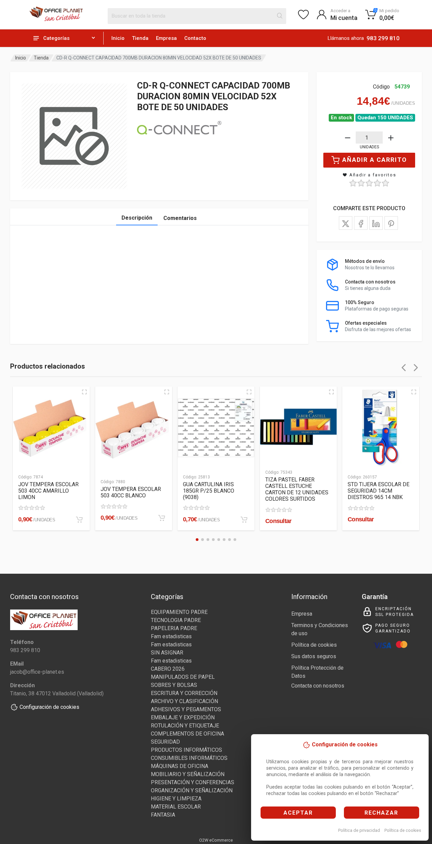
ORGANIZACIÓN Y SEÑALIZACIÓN (192, 790)
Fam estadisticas (171, 636)
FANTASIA (163, 815)
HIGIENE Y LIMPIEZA (176, 798)
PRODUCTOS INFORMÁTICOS (186, 750)
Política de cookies (402, 830)
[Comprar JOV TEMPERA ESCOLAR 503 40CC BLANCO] (162, 518)
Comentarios (180, 218)
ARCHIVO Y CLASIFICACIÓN (184, 701)
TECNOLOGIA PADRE (176, 620)
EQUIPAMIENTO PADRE (179, 612)
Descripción (137, 218)
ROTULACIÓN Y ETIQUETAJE (185, 725)
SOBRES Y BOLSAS (174, 685)
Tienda (140, 38)
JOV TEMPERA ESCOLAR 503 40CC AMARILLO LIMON (48, 490)
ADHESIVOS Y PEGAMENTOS (186, 709)
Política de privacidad (359, 830)
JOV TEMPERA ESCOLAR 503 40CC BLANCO (131, 492)
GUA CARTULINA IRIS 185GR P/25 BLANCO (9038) (208, 490)
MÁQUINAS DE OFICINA (179, 766)
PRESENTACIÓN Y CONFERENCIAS (192, 782)
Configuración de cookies (49, 707)
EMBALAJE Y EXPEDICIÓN (183, 717)
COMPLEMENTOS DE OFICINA (187, 733)
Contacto (195, 38)
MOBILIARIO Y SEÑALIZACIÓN (187, 774)
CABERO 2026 (168, 669)
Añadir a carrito (374, 159)
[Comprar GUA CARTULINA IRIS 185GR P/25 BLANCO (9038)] (244, 520)
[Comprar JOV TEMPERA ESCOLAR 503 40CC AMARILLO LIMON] (79, 520)
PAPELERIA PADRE (174, 628)
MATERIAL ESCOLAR (176, 806)
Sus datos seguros (313, 656)
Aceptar (298, 813)
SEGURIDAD (165, 742)
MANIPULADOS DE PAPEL (183, 677)
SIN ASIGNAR (167, 652)
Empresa (166, 38)
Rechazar (381, 813)
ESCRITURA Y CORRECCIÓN (184, 693)
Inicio (118, 38)
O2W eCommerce (216, 840)
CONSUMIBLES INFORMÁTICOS (189, 758)
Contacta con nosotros (317, 685)
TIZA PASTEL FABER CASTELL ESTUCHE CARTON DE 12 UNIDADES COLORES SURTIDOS (296, 489)
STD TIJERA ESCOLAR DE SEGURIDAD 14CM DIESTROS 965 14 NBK (378, 490)
